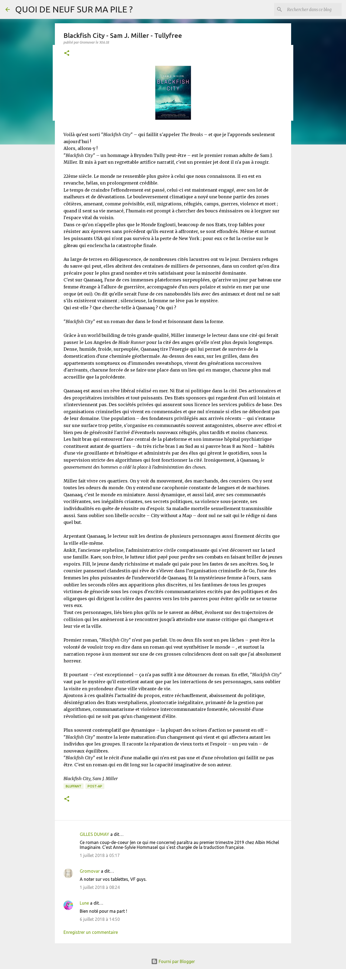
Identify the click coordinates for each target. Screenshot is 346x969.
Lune (84, 903)
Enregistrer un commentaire (91, 932)
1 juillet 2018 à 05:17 (100, 855)
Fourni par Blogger (176, 961)
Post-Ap (95, 786)
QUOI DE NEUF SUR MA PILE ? (74, 9)
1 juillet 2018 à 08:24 (100, 887)
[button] (67, 53)
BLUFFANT (73, 786)
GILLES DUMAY (94, 834)
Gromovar (90, 871)
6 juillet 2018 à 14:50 (100, 919)
